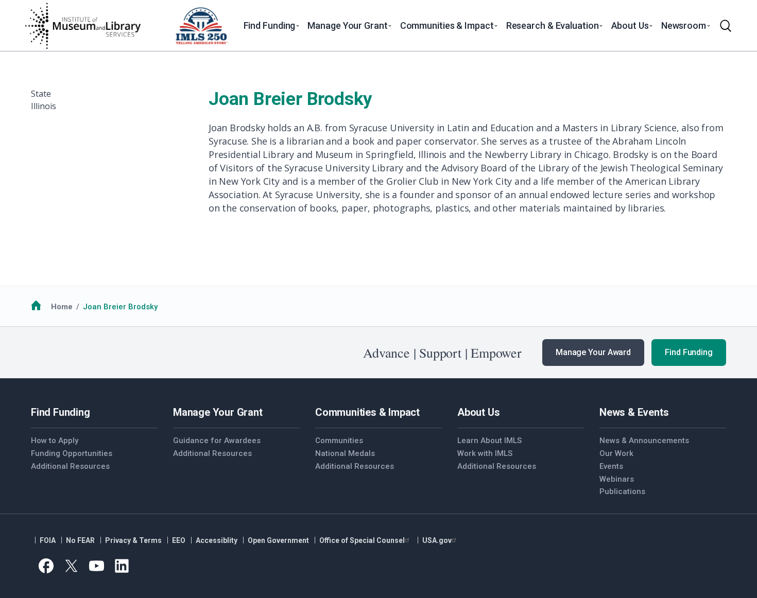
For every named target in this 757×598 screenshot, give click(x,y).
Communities (339, 440)
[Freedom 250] (201, 25)
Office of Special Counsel (362, 540)
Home (62, 306)
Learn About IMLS (489, 440)
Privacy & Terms (133, 540)
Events (611, 466)
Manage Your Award (593, 352)
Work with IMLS (484, 453)
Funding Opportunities (71, 453)
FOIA (48, 540)
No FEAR (80, 540)
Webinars (616, 479)
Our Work (616, 453)
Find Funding (689, 352)
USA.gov (437, 540)
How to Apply (54, 440)
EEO (178, 540)
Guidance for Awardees (217, 440)
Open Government (278, 540)
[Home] (82, 25)
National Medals (345, 453)
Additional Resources (70, 466)
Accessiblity (216, 540)
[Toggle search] (725, 25)
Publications (622, 491)
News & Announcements (644, 440)
